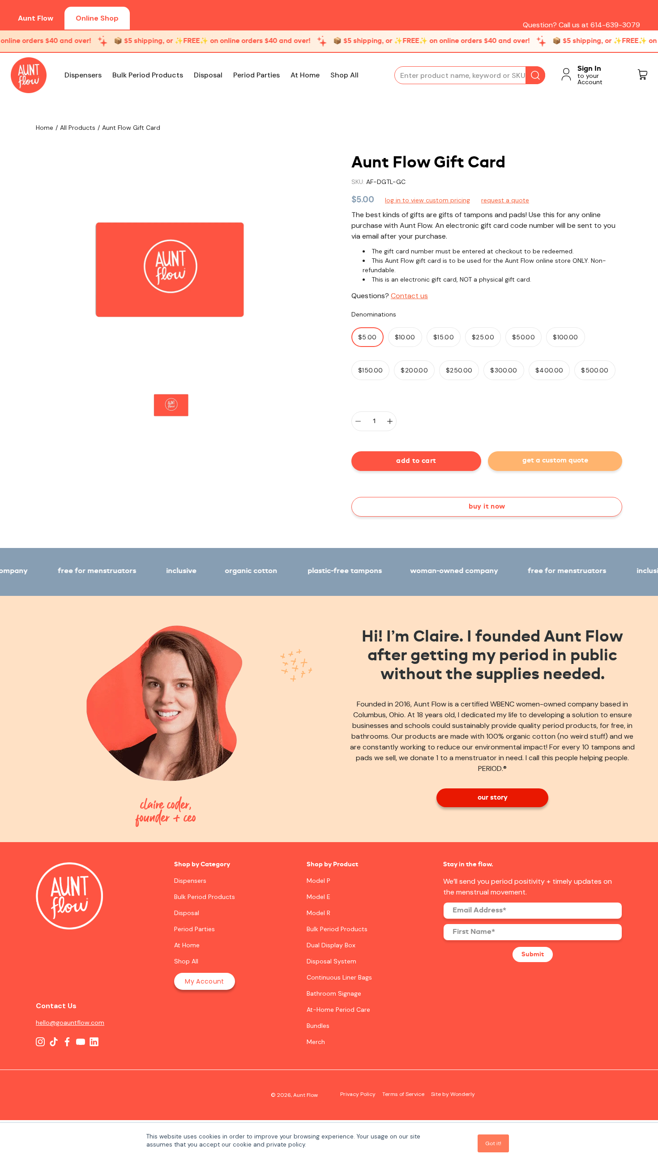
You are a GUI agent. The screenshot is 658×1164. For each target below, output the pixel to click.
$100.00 (565, 337)
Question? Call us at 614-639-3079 (581, 25)
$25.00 (483, 337)
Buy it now (487, 506)
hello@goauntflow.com (69, 1022)
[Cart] (642, 75)
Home (44, 128)
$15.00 (443, 337)
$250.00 (459, 370)
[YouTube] (80, 1041)
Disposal (208, 75)
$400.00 (549, 370)
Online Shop (97, 18)
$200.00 (414, 370)
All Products (77, 128)
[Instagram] (40, 1041)
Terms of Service (403, 1094)
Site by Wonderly (453, 1094)
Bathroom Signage (334, 993)
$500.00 (594, 370)
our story (493, 797)
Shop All (344, 75)
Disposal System (331, 961)
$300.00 (503, 370)
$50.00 (523, 337)
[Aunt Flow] (29, 75)
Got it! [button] (493, 1143)
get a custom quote (555, 460)
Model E (318, 897)
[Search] (535, 75)
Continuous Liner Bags (339, 977)
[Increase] (390, 421)
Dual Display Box (331, 945)
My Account (204, 981)
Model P (318, 881)
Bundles (318, 1026)
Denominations (373, 314)
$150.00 (370, 370)
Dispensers (83, 75)
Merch (316, 1042)
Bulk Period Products (147, 75)
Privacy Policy (358, 1094)
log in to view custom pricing (427, 200)
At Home (305, 75)
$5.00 (367, 337)
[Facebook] (67, 1041)
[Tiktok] (53, 1041)
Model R (318, 913)
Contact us (409, 295)
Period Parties (256, 75)
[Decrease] (358, 421)
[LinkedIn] (94, 1041)
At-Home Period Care (338, 1010)
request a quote (505, 200)
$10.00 (405, 337)
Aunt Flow (35, 18)
